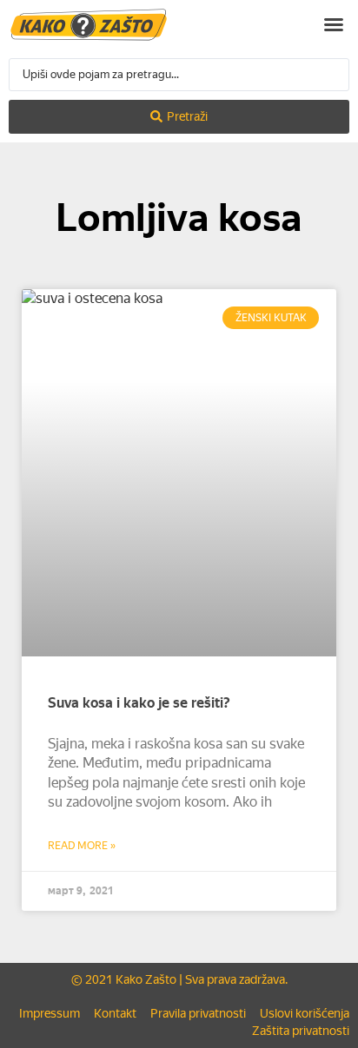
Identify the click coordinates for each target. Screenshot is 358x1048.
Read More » (82, 846)
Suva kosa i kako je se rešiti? (139, 703)
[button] (333, 24)
